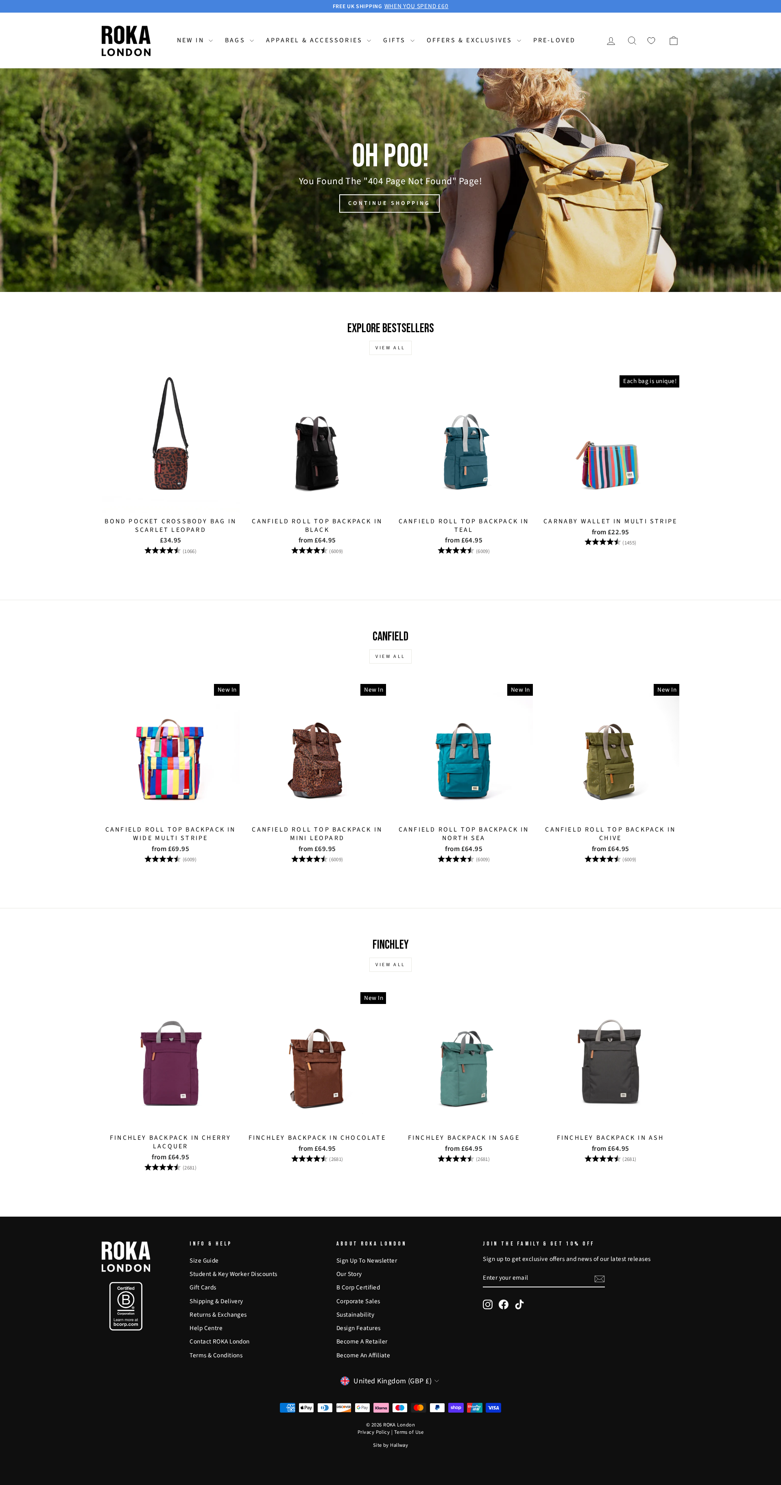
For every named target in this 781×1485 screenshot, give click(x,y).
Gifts (395, 40)
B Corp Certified (358, 1287)
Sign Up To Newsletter (366, 1260)
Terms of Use (408, 1432)
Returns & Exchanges (218, 1314)
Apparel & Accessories (315, 40)
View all (390, 347)
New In (192, 40)
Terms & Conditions (216, 1355)
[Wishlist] (651, 40)
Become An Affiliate (363, 1355)
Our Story (349, 1273)
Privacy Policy (374, 1432)
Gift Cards (203, 1287)
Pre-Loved (554, 40)
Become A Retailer (362, 1341)
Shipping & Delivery (216, 1301)
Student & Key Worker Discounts (233, 1273)
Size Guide (204, 1260)
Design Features (358, 1328)
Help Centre (206, 1328)
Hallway (399, 1445)
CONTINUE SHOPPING (389, 203)
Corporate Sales (358, 1301)
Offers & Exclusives (471, 40)
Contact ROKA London (220, 1341)
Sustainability (355, 1314)
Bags (236, 40)
